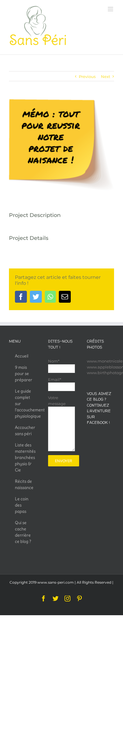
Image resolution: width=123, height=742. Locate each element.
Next (105, 76)
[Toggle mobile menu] (111, 9)
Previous (87, 76)
